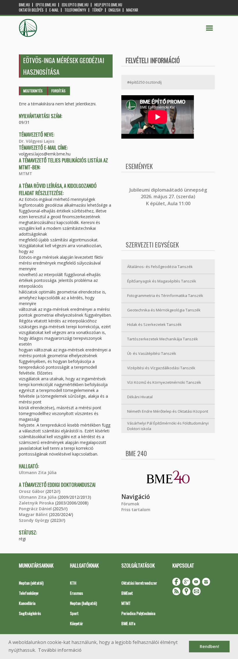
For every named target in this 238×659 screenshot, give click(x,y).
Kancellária (27, 603)
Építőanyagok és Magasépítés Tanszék (161, 281)
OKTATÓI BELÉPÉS (31, 10)
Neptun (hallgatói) (83, 603)
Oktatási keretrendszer (139, 583)
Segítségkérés (30, 613)
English (114, 10)
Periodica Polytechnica (138, 613)
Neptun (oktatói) (31, 583)
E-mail (54, 10)
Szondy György (34, 520)
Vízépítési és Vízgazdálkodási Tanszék (161, 367)
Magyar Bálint (33, 514)
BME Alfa (128, 623)
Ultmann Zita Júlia (38, 472)
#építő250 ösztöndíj (144, 82)
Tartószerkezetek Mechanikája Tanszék (162, 339)
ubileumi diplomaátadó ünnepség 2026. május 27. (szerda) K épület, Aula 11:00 (169, 197)
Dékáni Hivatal (140, 396)
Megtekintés (33, 90)
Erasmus (76, 593)
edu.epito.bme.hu (75, 5)
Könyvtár (76, 623)
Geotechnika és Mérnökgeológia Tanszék (164, 310)
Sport (74, 613)
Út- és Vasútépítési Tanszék (151, 353)
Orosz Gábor (31, 491)
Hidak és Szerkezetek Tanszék (154, 324)
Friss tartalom (135, 509)
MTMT (25, 173)
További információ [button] (60, 650)
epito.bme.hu (46, 5)
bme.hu (24, 5)
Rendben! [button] (209, 646)
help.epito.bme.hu (108, 5)
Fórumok (130, 503)
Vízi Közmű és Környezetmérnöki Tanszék (164, 382)
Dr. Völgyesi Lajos (36, 141)
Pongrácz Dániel (35, 508)
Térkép (97, 10)
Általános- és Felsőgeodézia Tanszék (160, 266)
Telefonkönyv (75, 10)
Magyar (132, 10)
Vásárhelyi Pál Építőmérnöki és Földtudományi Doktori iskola (168, 426)
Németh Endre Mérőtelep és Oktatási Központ (167, 411)
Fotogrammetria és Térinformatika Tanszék (165, 295)
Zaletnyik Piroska (36, 503)
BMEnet (127, 593)
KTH (73, 583)
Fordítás (58, 90)
